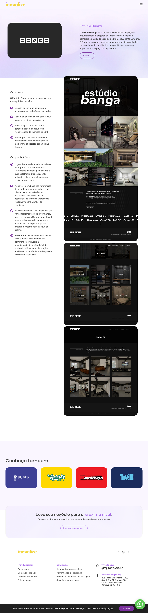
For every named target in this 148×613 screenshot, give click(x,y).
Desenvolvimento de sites (69, 569)
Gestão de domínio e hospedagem (73, 576)
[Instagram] (123, 552)
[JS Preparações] (91, 477)
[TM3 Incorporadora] (127, 477)
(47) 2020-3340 (112, 568)
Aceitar (126, 608)
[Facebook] (118, 552)
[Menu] (141, 4)
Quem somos (24, 569)
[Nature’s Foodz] (56, 477)
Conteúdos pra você (28, 573)
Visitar (86, 55)
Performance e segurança (69, 573)
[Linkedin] (129, 552)
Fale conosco (24, 580)
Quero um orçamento (73, 528)
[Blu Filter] (21, 477)
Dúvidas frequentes (27, 576)
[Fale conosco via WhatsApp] (140, 605)
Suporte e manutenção (68, 580)
